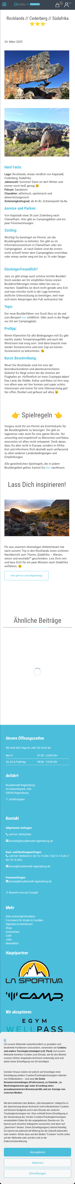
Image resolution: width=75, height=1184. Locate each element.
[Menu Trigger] (4, 4)
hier (24, 317)
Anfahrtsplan (17, 799)
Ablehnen (37, 1162)
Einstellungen (37, 1173)
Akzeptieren (37, 1152)
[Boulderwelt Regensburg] (27, 4)
